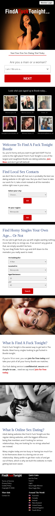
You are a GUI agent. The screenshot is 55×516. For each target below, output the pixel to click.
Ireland (34, 500)
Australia (35, 495)
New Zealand (37, 503)
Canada (35, 498)
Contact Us (6, 495)
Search (27, 291)
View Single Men (34, 488)
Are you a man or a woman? (28, 62)
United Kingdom (38, 508)
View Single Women (36, 486)
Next (27, 78)
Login (30, 483)
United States (37, 505)
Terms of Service (8, 481)
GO (27, 201)
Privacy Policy (7, 483)
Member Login (46, 3)
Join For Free (33, 478)
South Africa (36, 510)
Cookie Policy (6, 486)
